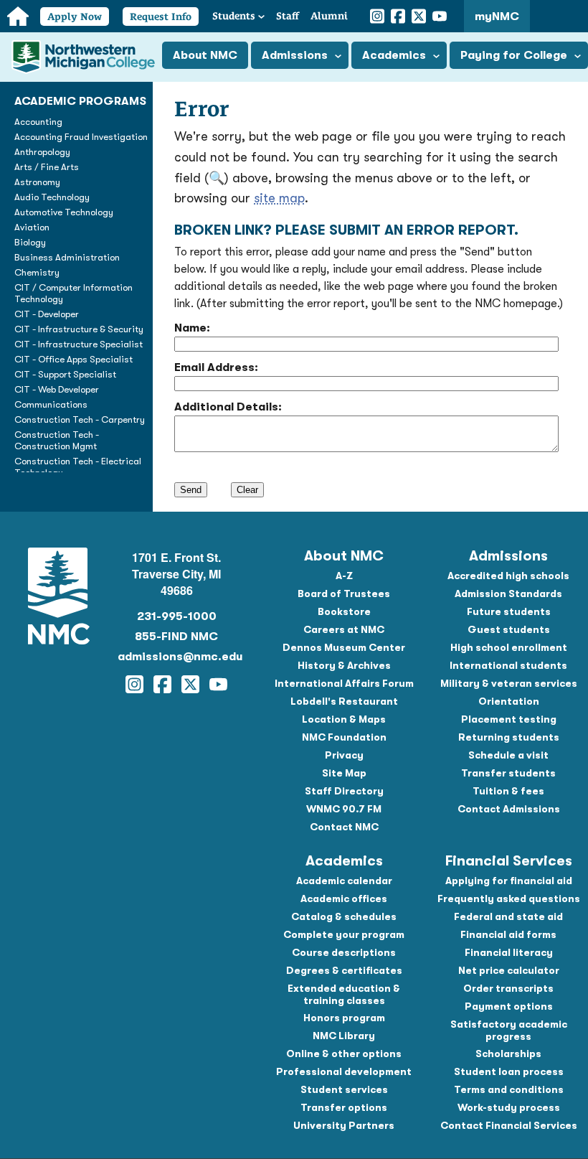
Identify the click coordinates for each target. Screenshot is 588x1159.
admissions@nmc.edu (176, 656)
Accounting (38, 121)
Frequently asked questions (508, 898)
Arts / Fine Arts (46, 166)
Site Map (344, 773)
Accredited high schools (508, 575)
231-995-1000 (177, 616)
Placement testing (508, 719)
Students (233, 16)
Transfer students (508, 773)
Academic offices (343, 898)
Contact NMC (344, 826)
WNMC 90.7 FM (343, 809)
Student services (344, 1089)
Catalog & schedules (344, 916)
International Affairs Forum (344, 683)
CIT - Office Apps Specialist (73, 359)
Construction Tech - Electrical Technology (77, 467)
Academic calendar (344, 880)
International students (508, 665)
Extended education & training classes (344, 994)
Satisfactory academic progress (508, 1030)
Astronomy (37, 182)
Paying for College (513, 55)
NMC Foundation (344, 737)
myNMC (497, 16)
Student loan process (509, 1071)
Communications (50, 404)
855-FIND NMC (176, 636)
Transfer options (343, 1107)
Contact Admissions (508, 809)
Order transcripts (508, 988)
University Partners (343, 1125)
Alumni (329, 16)
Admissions (295, 55)
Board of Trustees (344, 593)
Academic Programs (80, 101)
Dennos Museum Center (344, 647)
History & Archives (344, 665)
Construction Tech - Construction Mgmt (56, 440)
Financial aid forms (508, 934)
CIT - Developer (46, 314)
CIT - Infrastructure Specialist (78, 344)
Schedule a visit (508, 755)
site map (279, 198)
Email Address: (216, 367)
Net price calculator (508, 970)
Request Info (160, 16)
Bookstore (344, 611)
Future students (509, 611)
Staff (287, 16)
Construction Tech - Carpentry (79, 419)
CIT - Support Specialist (65, 374)
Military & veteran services (508, 683)
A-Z (344, 575)
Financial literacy (509, 952)
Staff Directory (344, 791)
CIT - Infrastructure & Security (78, 329)
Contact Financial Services (508, 1125)
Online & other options (344, 1053)
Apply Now (74, 16)
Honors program (344, 1017)
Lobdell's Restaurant (344, 701)
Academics (394, 55)
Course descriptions (344, 952)
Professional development (344, 1071)
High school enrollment (508, 647)
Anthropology (42, 151)
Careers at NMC (343, 629)
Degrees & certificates (344, 970)
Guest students (509, 629)
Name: (192, 328)
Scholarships (508, 1053)
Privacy (344, 755)
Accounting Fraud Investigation (81, 136)
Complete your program (343, 934)
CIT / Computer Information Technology (73, 293)
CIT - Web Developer (56, 389)
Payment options (509, 1006)
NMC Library (344, 1035)
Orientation (508, 701)
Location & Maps (344, 719)
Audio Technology (52, 197)
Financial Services (508, 861)
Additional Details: (228, 406)
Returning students (508, 737)
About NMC (205, 55)
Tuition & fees (508, 791)
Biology (30, 242)
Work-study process (508, 1107)
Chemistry (37, 272)
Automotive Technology (63, 212)
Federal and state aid (508, 916)
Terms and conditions (509, 1089)
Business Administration (67, 257)
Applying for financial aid (508, 880)
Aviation (31, 227)
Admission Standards (508, 593)
